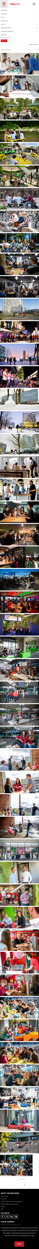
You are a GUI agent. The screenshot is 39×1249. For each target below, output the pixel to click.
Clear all (4, 40)
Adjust (7, 37)
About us (3, 1206)
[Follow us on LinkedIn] (12, 1216)
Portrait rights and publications (10, 1204)
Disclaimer (4, 1199)
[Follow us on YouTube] (16, 1216)
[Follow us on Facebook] (2, 1216)
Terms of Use (4, 1196)
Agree (19, 1244)
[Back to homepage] (21, 4)
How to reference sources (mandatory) (11, 1201)
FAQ (2, 1209)
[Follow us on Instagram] (7, 1216)
